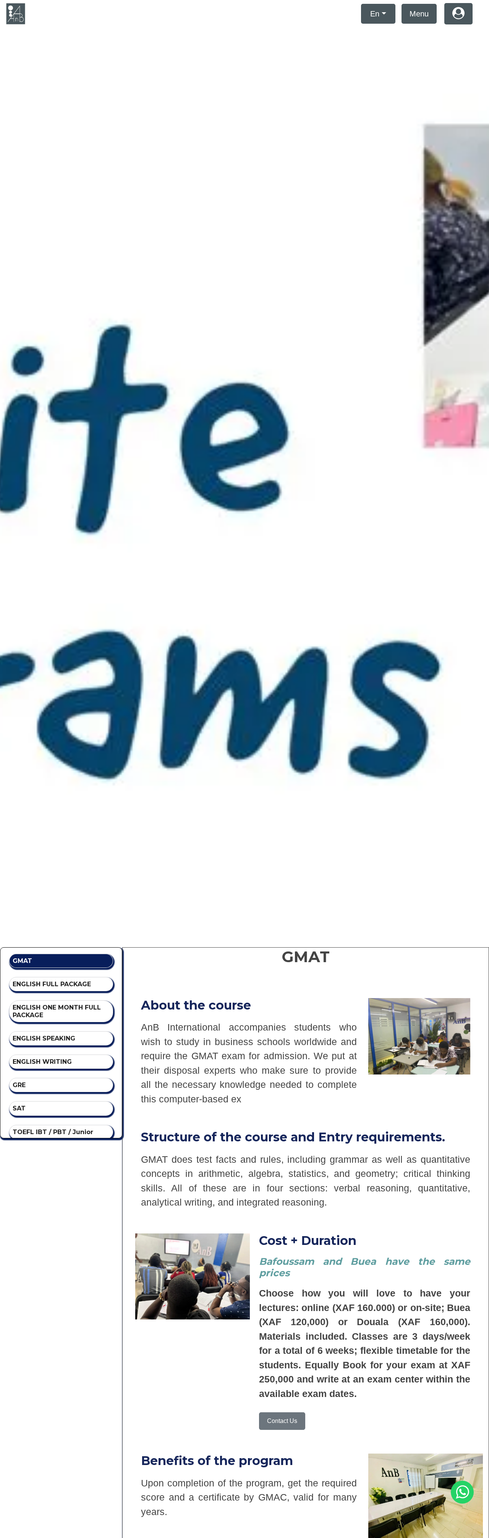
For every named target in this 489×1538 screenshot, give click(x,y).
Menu (419, 14)
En (374, 14)
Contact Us (282, 1421)
